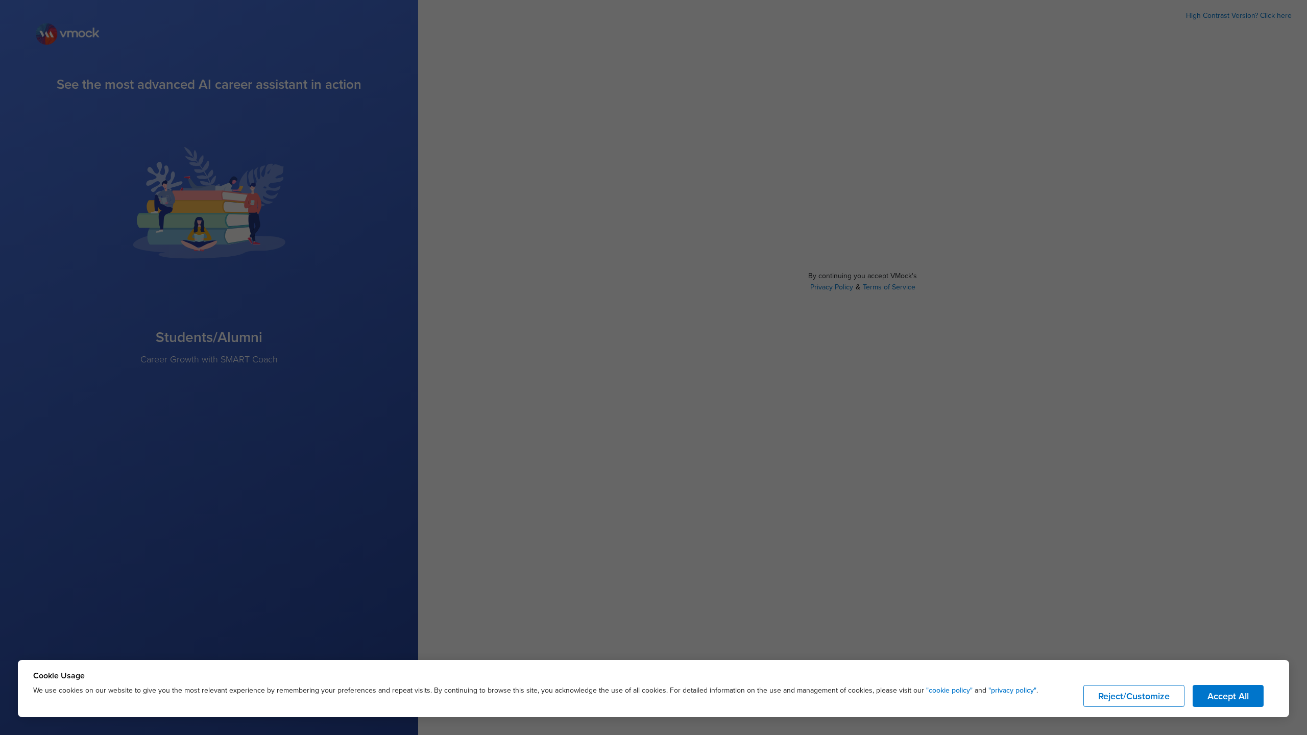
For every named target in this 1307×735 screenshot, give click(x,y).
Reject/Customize (1134, 696)
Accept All (1228, 696)
